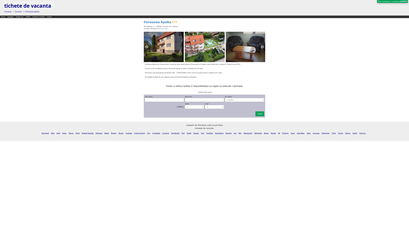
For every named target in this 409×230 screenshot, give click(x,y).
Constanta (156, 133)
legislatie (11, 17)
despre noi (19, 17)
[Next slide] (262, 46)
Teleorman (326, 133)
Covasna (165, 133)
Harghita (209, 133)
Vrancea (362, 133)
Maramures (248, 133)
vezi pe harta (163, 28)
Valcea (347, 133)
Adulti (187, 104)
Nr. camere (228, 97)
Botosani (99, 133)
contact (49, 17)
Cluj (148, 133)
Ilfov (240, 133)
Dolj (183, 133)
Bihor (78, 133)
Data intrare (148, 97)
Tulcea (340, 133)
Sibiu (309, 133)
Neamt (273, 133)
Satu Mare (301, 133)
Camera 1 (180, 107)
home (3, 17)
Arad (58, 133)
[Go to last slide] (146, 46)
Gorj (202, 133)
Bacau (71, 133)
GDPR (28, 17)
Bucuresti (45, 133)
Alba (52, 133)
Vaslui (354, 133)
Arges (64, 133)
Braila (106, 133)
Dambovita (175, 133)
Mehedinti (258, 133)
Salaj (293, 133)
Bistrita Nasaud (88, 133)
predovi (403, 1)
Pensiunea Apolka (157, 22)
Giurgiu (196, 133)
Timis (334, 133)
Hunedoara (219, 133)
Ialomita (229, 133)
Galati (189, 133)
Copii (207, 104)
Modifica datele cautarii (205, 92)
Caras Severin (139, 133)
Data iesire (188, 97)
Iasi (235, 133)
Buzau (121, 133)
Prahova (285, 133)
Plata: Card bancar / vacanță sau (392, 1)
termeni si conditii (38, 17)
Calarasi (129, 133)
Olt (279, 133)
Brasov (113, 133)
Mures (266, 133)
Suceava (316, 133)
